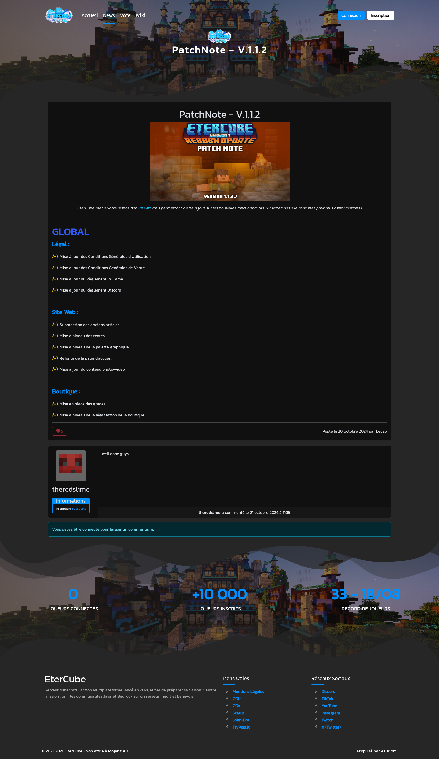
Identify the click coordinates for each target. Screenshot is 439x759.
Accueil (89, 15)
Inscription (380, 15)
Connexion (351, 15)
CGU (236, 699)
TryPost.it (241, 727)
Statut (238, 713)
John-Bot (240, 720)
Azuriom (389, 751)
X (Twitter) (331, 727)
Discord (328, 691)
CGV (236, 706)
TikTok (327, 699)
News (109, 15)
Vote (125, 15)
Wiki (140, 15)
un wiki (144, 208)
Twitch (327, 720)
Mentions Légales (248, 691)
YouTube (329, 706)
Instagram (330, 713)
